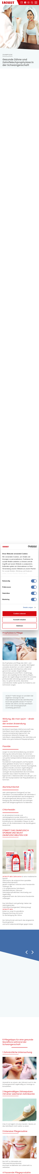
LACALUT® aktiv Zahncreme (12, 877)
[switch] (34, 587)
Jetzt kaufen (18, 997)
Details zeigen (28, 607)
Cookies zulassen (19, 613)
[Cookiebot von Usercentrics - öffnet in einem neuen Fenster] (28, 546)
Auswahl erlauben (19, 619)
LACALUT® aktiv (7, 909)
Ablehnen (19, 626)
